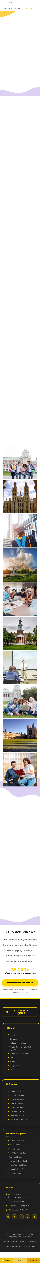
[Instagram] (8, 1216)
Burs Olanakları (15, 1173)
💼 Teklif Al (33, 1260)
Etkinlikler (13, 1062)
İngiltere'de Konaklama (15, 405)
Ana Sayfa (13, 1035)
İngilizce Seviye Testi (17, 1043)
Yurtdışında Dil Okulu (13, 1246)
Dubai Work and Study (18, 1165)
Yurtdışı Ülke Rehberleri (18, 1054)
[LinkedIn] (21, 1216)
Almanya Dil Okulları (17, 1099)
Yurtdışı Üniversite (16, 1141)
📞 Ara (20, 1260)
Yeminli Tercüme (29, 1246)
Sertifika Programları (17, 1153)
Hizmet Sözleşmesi (11, 1241)
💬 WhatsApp (6, 1260)
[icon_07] (20, 401)
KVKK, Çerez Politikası (28, 1241)
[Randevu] (34, 1216)
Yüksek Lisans (15, 1149)
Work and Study (15, 1157)
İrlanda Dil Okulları (16, 1095)
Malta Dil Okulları (16, 1103)
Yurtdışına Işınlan (22, 1012)
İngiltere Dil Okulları (17, 1091)
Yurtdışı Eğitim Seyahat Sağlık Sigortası (21, 1048)
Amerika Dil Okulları (17, 1111)
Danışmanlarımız (15, 1066)
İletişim (12, 1070)
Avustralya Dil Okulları (18, 1115)
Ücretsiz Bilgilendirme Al (20, 982)
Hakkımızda (13, 1039)
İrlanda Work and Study (18, 1161)
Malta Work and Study (17, 1169)
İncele (8, 417)
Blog (11, 1058)
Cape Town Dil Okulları (18, 1119)
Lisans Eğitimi (14, 1145)
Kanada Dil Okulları (16, 1107)
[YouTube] (14, 1216)
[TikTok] (27, 1216)
